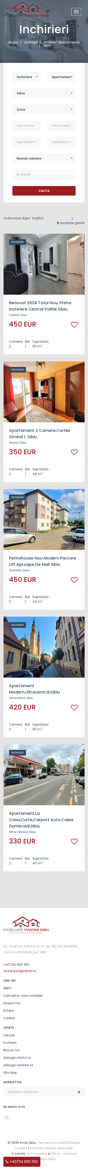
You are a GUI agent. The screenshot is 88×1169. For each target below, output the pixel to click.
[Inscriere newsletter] (79, 1092)
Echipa (8, 1010)
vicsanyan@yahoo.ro (19, 971)
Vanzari (9, 1035)
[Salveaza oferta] (74, 324)
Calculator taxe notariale (23, 995)
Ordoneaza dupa (16, 218)
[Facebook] (7, 1117)
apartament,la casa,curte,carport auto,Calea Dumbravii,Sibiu (41, 819)
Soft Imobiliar (36, 1153)
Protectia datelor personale (51, 1148)
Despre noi (11, 1003)
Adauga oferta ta (17, 1057)
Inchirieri (9, 1042)
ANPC (7, 988)
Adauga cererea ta (18, 1065)
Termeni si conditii (52, 1142)
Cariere (9, 1018)
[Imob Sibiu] (26, 10)
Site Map (10, 1072)
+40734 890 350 (23, 1161)
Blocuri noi (11, 1050)
